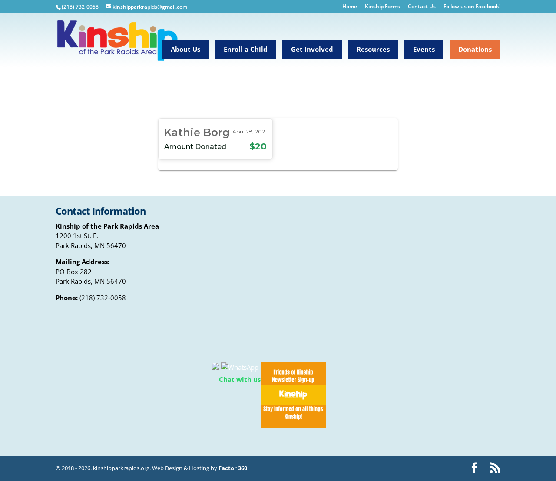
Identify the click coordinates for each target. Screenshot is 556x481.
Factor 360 (232, 468)
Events (424, 49)
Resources (373, 49)
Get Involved (312, 49)
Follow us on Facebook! (471, 7)
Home (349, 7)
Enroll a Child (246, 49)
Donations (475, 49)
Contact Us (422, 7)
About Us (185, 49)
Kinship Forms (382, 7)
